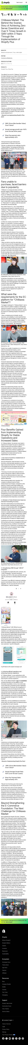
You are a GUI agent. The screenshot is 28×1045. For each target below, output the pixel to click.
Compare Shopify (6, 984)
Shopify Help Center (7, 1003)
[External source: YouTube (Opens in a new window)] (10, 1038)
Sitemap (4, 1032)
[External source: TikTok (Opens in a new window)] (16, 1038)
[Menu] (26, 2)
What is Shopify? (6, 940)
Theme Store (5, 965)
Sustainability (5, 953)
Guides (4, 987)
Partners (4, 970)
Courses (4, 989)
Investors (4, 948)
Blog (3, 981)
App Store (4, 967)
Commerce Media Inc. (7, 58)
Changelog (5, 995)
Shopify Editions (6, 943)
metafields (24, 680)
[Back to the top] (3, 931)
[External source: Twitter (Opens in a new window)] (6, 1038)
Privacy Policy (5, 1029)
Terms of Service (6, 1024)
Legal (3, 1026)
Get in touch (19, 2)
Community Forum (6, 1006)
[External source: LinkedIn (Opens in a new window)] (19, 1038)
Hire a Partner (5, 1008)
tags (17, 680)
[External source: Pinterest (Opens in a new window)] (23, 1038)
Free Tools (5, 992)
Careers (4, 945)
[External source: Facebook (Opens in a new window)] (3, 1038)
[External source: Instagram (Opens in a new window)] (13, 1038)
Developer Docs (6, 962)
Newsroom (5, 951)
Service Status (5, 1011)
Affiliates (4, 973)
